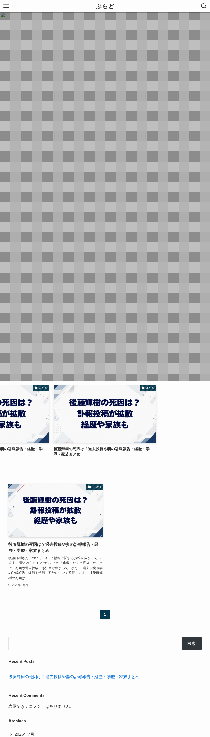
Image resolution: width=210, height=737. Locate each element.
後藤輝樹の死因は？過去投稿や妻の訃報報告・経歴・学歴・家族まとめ (74, 676)
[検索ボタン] (204, 6)
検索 (191, 643)
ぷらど (105, 6)
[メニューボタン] (6, 6)
